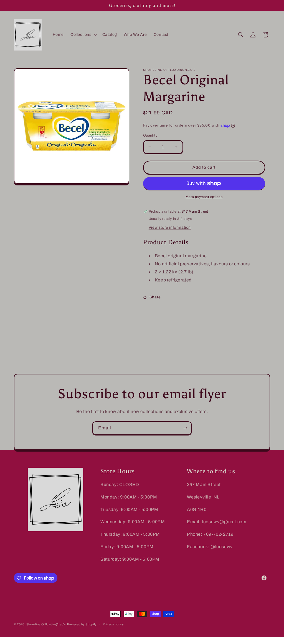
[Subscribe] (185, 428)
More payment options (204, 197)
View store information (170, 227)
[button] (83, 35)
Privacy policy (113, 624)
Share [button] (155, 297)
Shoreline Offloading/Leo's (46, 624)
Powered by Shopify (82, 624)
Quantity (150, 135)
